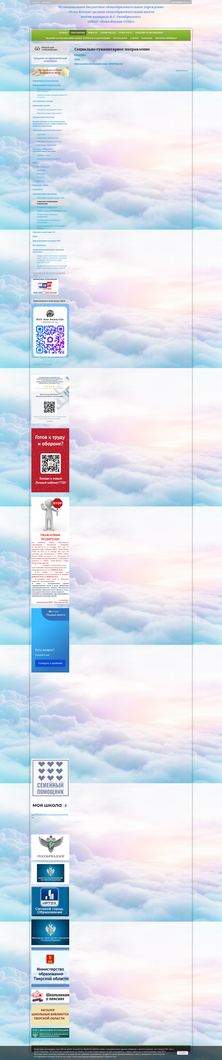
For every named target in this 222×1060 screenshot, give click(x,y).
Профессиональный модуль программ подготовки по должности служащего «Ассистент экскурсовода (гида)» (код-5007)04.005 (52, 259)
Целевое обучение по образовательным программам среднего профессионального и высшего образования (50, 123)
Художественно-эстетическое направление (48, 221)
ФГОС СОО (41, 181)
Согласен (182, 1053)
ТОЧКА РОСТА (125, 32)
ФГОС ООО (41, 177)
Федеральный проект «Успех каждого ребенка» (51, 227)
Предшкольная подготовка (44, 117)
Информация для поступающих (45, 81)
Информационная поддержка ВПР (47, 241)
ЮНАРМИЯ (80, 55)
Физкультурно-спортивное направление (47, 215)
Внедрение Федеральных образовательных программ (44, 150)
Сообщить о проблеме (50, 663)
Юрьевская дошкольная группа (49, 113)
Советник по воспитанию (149, 32)
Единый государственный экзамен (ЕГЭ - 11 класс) (52, 96)
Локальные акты (43, 155)
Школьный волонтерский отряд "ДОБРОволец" (99, 64)
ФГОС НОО (41, 170)
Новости (92, 32)
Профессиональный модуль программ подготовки (48, 251)
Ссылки (134, 38)
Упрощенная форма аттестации (49, 141)
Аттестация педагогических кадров (47, 130)
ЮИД (77, 59)
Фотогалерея (120, 38)
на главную (35, 2)
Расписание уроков (40, 185)
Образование (78, 32)
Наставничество (39, 245)
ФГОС (35, 163)
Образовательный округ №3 (44, 232)
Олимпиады (38, 189)
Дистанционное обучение (43, 101)
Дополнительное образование (45, 194)
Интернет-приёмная (166, 38)
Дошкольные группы (41, 105)
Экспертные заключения (46, 145)
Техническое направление (47, 207)
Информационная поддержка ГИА (47, 85)
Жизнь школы (108, 32)
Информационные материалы (49, 159)
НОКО (35, 236)
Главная (63, 32)
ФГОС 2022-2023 (43, 167)
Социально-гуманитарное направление (47, 202)
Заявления (41, 134)
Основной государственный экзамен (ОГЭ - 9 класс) (51, 90)
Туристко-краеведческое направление (52, 211)
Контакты (146, 38)
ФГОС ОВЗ (41, 174)
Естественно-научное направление (50, 198)
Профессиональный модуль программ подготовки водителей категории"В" (52, 267)
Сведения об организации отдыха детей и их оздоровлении (77, 38)
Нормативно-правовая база (48, 138)
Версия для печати (182, 70)
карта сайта (46, 2)
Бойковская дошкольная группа (49, 110)
